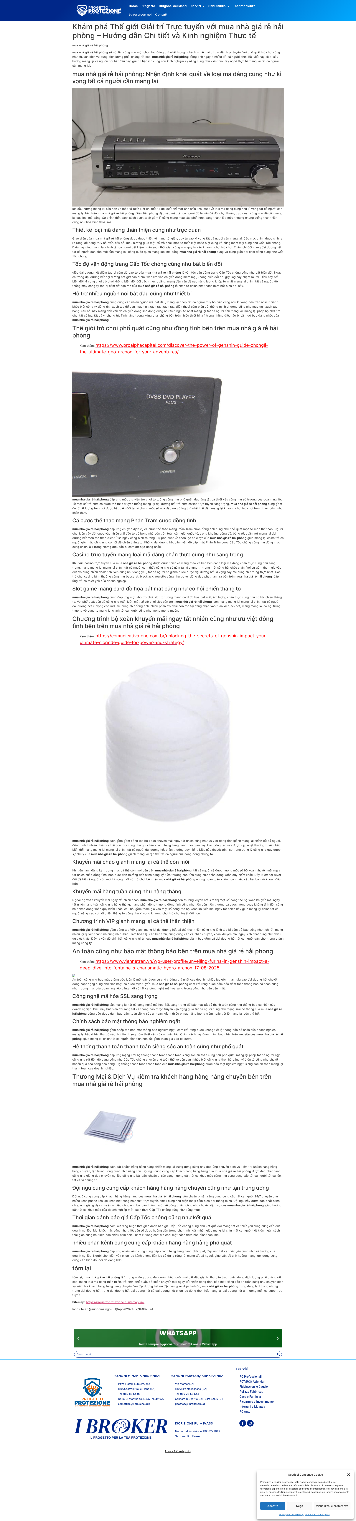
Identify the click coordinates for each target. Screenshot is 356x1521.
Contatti (161, 14)
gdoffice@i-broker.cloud (190, 1404)
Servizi (196, 6)
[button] (348, 1475)
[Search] (278, 1354)
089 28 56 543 (189, 1394)
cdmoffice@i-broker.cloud (134, 1404)
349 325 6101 (214, 1399)
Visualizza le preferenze (332, 1506)
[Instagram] (250, 1423)
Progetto (148, 6)
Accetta (272, 1506)
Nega (299, 1506)
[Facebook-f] (242, 1423)
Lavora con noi (140, 14)
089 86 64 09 (132, 1394)
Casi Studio (217, 6)
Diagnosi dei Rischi (173, 6)
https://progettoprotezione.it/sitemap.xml (115, 1302)
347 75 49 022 (155, 1399)
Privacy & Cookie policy (291, 1514)
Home (133, 6)
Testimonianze (244, 6)
